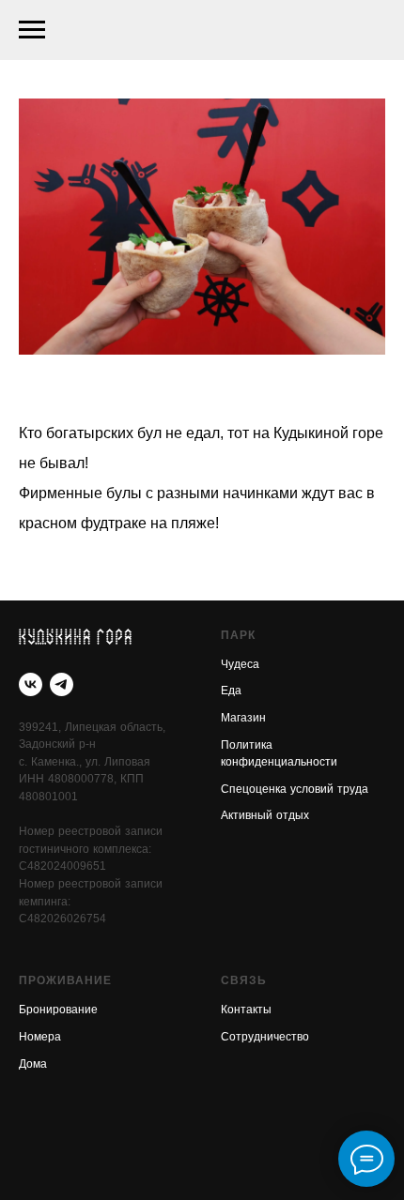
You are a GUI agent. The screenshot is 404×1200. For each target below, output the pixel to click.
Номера (40, 1037)
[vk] (30, 684)
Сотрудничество (265, 1037)
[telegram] (61, 684)
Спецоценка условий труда (294, 790)
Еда (231, 691)
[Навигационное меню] (32, 30)
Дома (33, 1065)
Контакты (246, 1010)
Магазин (243, 718)
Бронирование (58, 1010)
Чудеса (240, 665)
